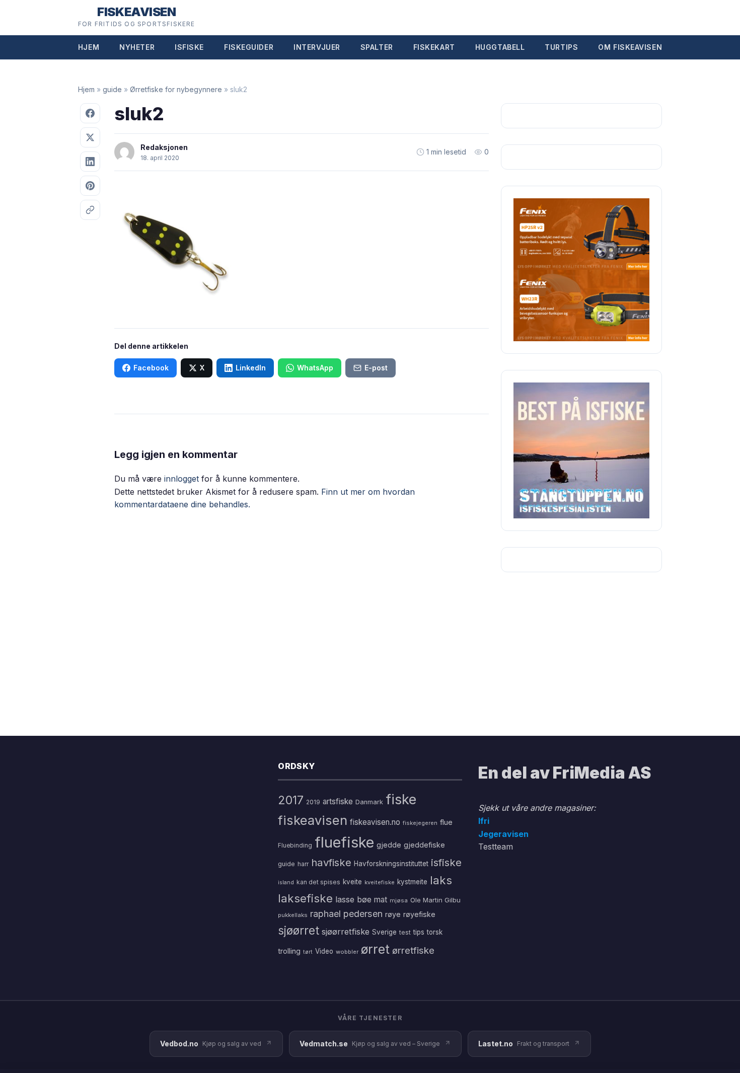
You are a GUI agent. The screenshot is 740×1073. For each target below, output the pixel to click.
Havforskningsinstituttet (391, 864)
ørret (375, 949)
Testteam (495, 846)
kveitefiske (379, 882)
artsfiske (338, 801)
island (286, 882)
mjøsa (399, 900)
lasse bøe (353, 899)
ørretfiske (413, 950)
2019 (313, 802)
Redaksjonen (164, 147)
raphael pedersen (346, 913)
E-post (376, 367)
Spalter (376, 47)
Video (324, 951)
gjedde (389, 844)
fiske (401, 799)
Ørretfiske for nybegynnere (176, 89)
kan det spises (318, 882)
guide (112, 89)
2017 (291, 800)
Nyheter (137, 47)
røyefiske (419, 914)
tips (418, 932)
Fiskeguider (248, 47)
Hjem (88, 47)
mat (380, 899)
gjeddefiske (424, 844)
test (405, 932)
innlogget (181, 479)
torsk (434, 932)
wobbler (347, 951)
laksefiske (305, 898)
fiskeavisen (312, 820)
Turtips (561, 47)
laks (441, 880)
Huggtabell (500, 47)
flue (446, 822)
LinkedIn (251, 367)
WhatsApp (315, 367)
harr (303, 864)
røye (393, 914)
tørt (308, 952)
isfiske (446, 862)
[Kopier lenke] (90, 210)
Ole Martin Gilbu (435, 900)
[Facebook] (90, 113)
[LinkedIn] (90, 161)
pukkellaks (293, 914)
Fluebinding (295, 845)
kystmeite (412, 882)
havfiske (331, 862)
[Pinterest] (90, 186)
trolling (289, 951)
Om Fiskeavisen (630, 47)
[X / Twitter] (90, 137)
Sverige (384, 932)
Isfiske (189, 47)
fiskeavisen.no (375, 822)
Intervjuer (316, 47)
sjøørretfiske (345, 932)
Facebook (151, 367)
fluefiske (344, 842)
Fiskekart (434, 47)
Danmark (369, 802)
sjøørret (298, 930)
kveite (352, 882)
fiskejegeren (420, 822)
